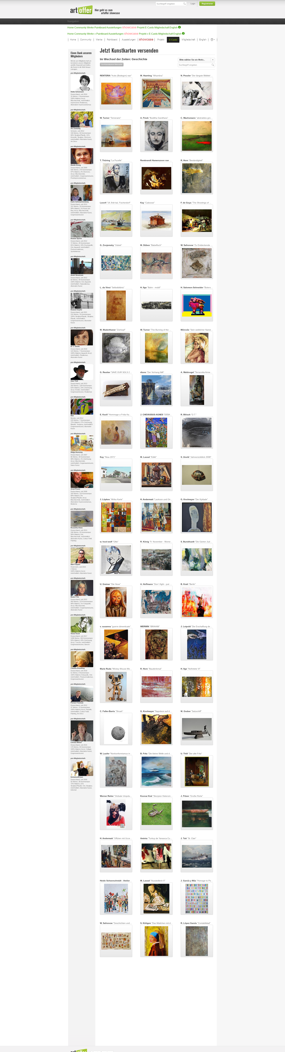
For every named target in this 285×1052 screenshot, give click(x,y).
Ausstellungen (114, 27)
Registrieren (207, 4)
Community (80, 27)
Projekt (140, 27)
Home (70, 27)
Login (193, 4)
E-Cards (149, 27)
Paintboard (100, 27)
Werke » (91, 34)
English (174, 27)
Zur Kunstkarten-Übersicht (111, 64)
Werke (90, 27)
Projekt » (143, 34)
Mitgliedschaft (161, 27)
